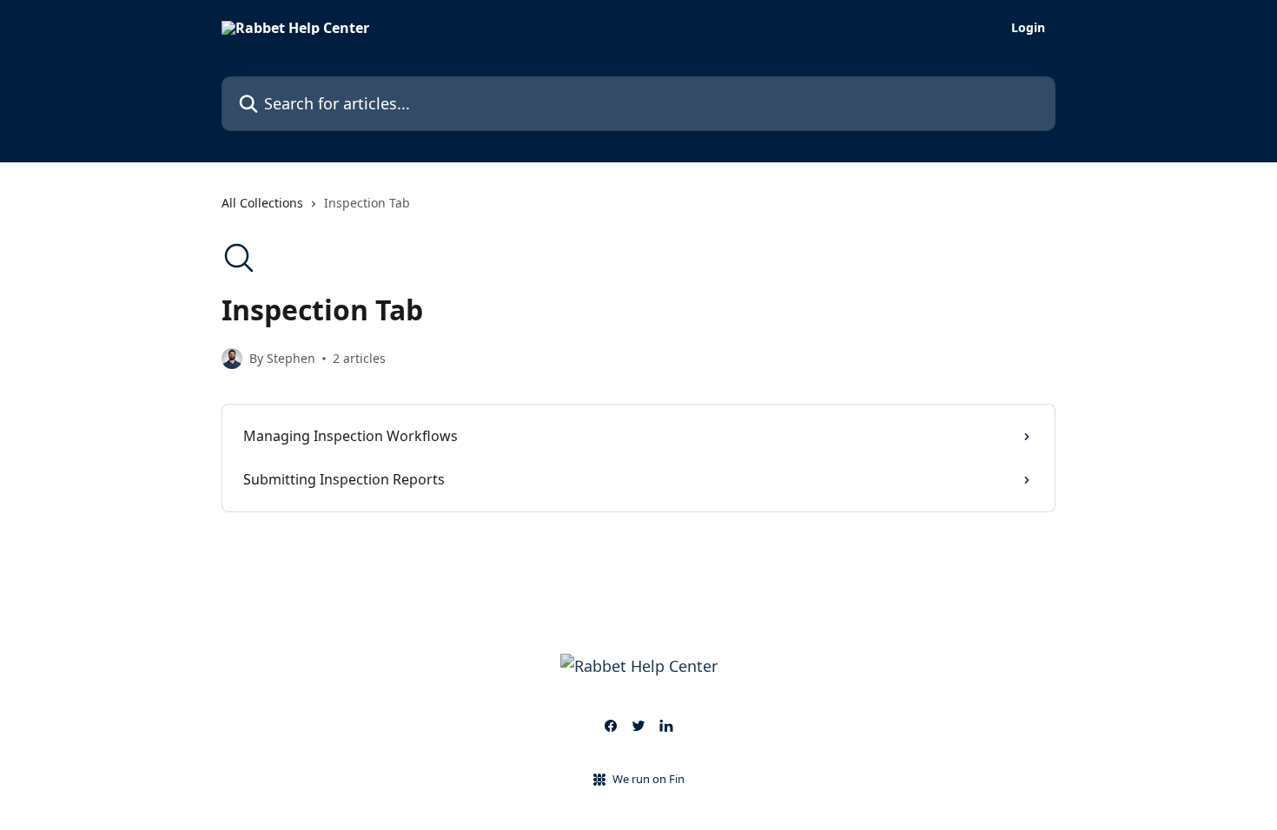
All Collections (262, 202)
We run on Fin (648, 779)
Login (1028, 28)
